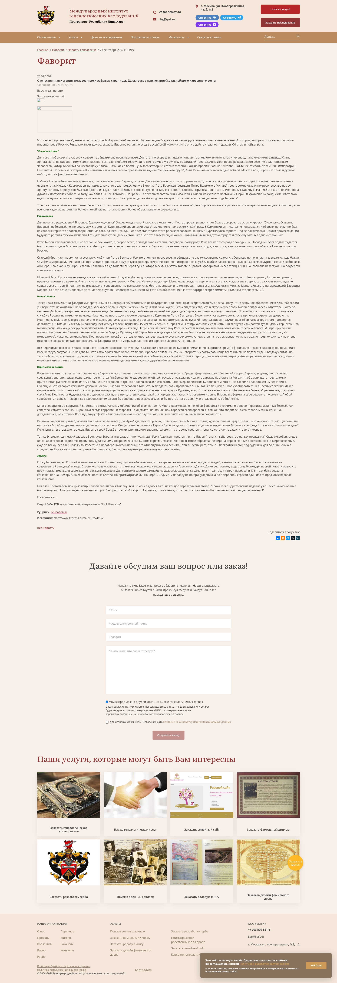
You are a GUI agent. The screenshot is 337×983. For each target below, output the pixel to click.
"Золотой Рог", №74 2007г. (55, 85)
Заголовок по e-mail (50, 96)
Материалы (176, 37)
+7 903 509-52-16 (170, 12)
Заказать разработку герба (69, 897)
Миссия (66, 938)
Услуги (73, 37)
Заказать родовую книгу (201, 897)
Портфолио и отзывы (145, 37)
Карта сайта (143, 969)
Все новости (46, 528)
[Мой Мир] (288, 538)
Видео (41, 950)
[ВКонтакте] (278, 538)
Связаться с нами (209, 37)
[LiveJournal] (298, 538)
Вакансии (67, 944)
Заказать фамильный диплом (268, 829)
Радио (41, 957)
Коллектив (44, 944)
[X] (293, 538)
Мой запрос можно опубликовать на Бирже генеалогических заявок (155, 702)
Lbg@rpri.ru (167, 19)
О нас (41, 931)
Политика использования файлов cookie (61, 969)
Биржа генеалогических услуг (135, 829)
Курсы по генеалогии (185, 954)
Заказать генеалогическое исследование (68, 829)
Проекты (43, 938)
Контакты (67, 950)
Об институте (46, 37)
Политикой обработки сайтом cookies (264, 963)
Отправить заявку (168, 735)
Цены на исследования (106, 37)
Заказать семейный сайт (201, 829)
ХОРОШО (316, 965)
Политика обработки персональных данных (63, 966)
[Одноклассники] (283, 538)
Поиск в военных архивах (135, 897)
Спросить (205, 17)
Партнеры (68, 931)
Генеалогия (59, 512)
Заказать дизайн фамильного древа (268, 896)
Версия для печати (50, 91)
